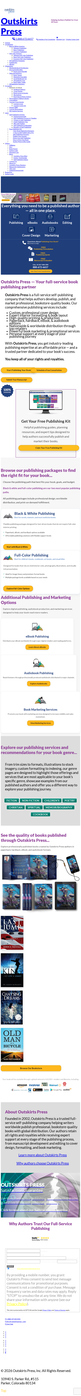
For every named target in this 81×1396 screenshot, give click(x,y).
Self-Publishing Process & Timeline (25, 118)
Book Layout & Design (21, 93)
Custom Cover (18, 104)
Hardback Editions (19, 89)
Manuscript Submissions (17, 167)
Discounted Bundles (16, 70)
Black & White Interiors (17, 46)
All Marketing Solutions (17, 84)
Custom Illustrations (16, 109)
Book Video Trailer (20, 82)
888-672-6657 (40, 267)
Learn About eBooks (37, 647)
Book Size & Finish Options (22, 97)
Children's (51, 800)
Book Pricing (13, 149)
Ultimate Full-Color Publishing (23, 55)
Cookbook (40, 814)
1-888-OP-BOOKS (13, 1319)
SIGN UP (10, 1266)
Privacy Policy (17, 1304)
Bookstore (8, 172)
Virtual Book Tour (19, 80)
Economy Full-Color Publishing (23, 59)
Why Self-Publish (19, 124)
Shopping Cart (60, 39)
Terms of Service (60, 1310)
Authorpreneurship (20, 116)
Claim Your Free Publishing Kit (48, 448)
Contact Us (13, 161)
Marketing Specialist (20, 77)
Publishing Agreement (42, 1363)
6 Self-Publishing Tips (21, 122)
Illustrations (18, 95)
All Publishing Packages (17, 61)
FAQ (10, 147)
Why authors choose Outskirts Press (42, 1163)
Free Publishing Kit (15, 129)
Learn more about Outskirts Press (42, 1155)
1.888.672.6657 (24, 38)
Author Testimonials (20, 158)
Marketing (9, 66)
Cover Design (18, 91)
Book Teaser (18, 75)
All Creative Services (16, 111)
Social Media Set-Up (20, 79)
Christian (16, 807)
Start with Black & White (17, 547)
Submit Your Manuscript (16, 380)
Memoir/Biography (59, 807)
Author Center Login (73, 39)
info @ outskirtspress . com (16, 1321)
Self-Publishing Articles (17, 115)
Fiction (12, 800)
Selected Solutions (15, 73)
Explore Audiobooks (38, 684)
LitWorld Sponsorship (16, 170)
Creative (9, 86)
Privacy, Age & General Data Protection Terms (28, 1268)
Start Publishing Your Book (19, 370)
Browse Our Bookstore (31, 1068)
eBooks (11, 64)
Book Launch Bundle (20, 71)
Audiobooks (13, 62)
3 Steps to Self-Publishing (22, 120)
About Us (12, 163)
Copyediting (13, 100)
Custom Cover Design (16, 102)
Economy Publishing (20, 52)
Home (8, 43)
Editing (67, 222)
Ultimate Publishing (20, 48)
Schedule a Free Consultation (46, 39)
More (8, 143)
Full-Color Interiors (15, 53)
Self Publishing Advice (21, 159)
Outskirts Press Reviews (17, 165)
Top (3, 1390)
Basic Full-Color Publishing (22, 57)
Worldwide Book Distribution (18, 68)
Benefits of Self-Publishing (22, 127)
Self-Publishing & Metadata (23, 125)
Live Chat (9, 1324)
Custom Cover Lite (20, 106)
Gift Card (12, 168)
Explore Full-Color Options (18, 588)
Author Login (13, 151)
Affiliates (12, 145)
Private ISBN (13, 107)
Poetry (70, 800)
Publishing (9, 44)
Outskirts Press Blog (20, 156)
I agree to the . (25, 1268)
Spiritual (34, 807)
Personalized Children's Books (19, 98)
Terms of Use (34, 1359)
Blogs (11, 154)
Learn (7, 113)
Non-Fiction (30, 800)
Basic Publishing (19, 50)
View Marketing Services (40, 723)
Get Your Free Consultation (40, 271)
